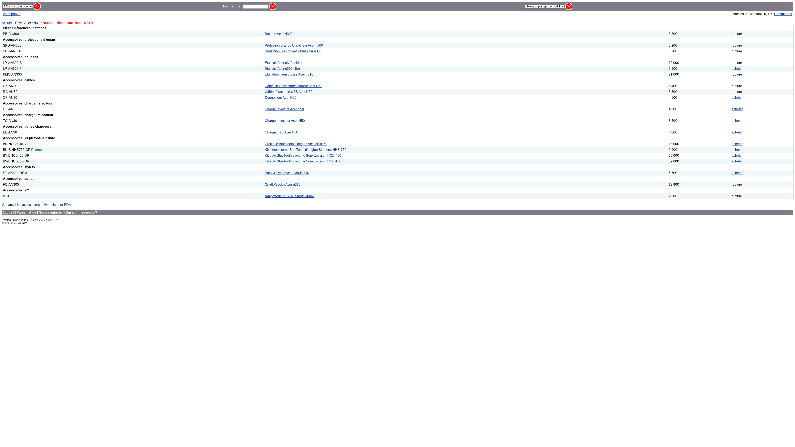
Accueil (7, 23)
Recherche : (233, 6)
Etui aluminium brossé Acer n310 (289, 74)
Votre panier (11, 14)
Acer (27, 23)
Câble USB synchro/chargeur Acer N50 (293, 86)
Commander (783, 14)
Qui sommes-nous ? (81, 212)
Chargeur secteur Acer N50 (285, 121)
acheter (737, 68)
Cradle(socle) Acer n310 (282, 184)
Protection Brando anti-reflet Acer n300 (293, 51)
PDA (18, 23)
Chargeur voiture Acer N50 (284, 109)
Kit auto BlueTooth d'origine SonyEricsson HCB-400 (303, 155)
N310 (38, 23)
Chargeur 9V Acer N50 (281, 132)
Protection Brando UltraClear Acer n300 (294, 45)
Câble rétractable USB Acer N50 (288, 92)
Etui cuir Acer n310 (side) (283, 63)
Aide (32, 212)
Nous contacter (51, 212)
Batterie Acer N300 (279, 34)
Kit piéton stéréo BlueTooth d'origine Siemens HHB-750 (305, 149)
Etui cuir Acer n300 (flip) (282, 68)
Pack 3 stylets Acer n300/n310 (287, 173)
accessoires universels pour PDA (46, 205)
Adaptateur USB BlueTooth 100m (289, 196)
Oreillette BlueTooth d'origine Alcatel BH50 (296, 144)
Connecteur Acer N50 (280, 97)
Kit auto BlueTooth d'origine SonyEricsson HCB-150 (303, 161)
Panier (22, 212)
